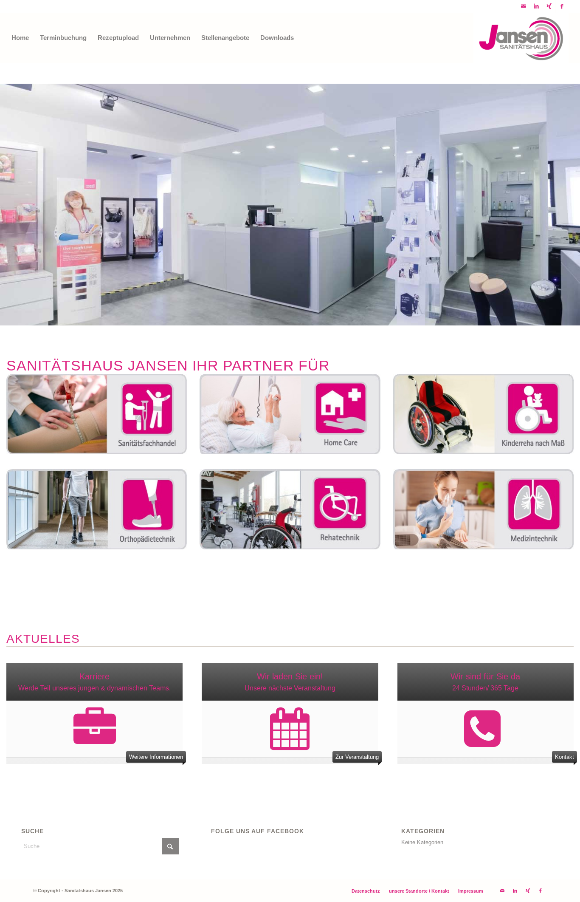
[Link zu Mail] (524, 6)
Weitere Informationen (156, 757)
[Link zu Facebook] (562, 6)
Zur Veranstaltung (357, 757)
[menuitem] (20, 38)
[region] (290, 204)
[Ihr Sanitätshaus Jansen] (521, 38)
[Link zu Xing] (549, 6)
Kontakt (564, 757)
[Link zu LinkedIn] (536, 6)
